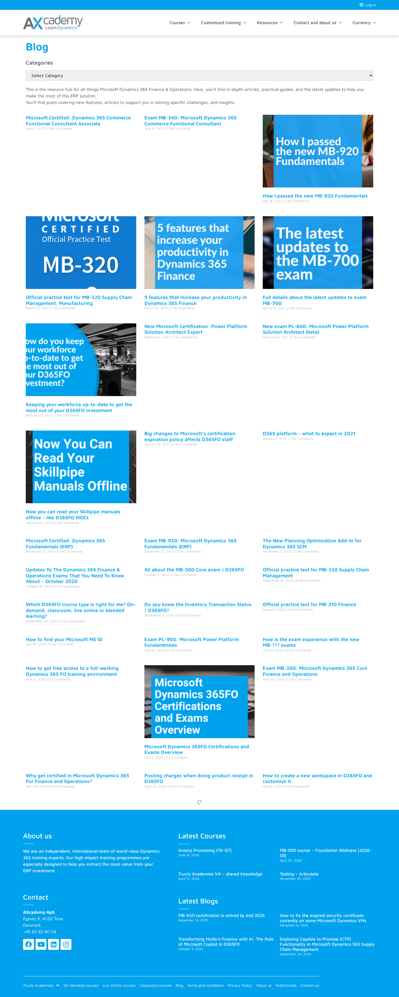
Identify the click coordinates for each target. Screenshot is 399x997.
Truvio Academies (38, 985)
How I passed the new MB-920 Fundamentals (315, 196)
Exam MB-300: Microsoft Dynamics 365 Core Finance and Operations (315, 671)
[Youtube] (41, 944)
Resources (267, 22)
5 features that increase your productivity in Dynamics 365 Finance (195, 300)
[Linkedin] (53, 944)
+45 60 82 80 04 (39, 931)
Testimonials (286, 985)
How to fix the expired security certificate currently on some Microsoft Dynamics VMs (323, 918)
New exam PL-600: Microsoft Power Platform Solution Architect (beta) (316, 329)
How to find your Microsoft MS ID (64, 639)
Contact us (309, 985)
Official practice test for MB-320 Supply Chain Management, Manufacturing (79, 300)
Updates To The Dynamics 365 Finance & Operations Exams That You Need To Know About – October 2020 (75, 575)
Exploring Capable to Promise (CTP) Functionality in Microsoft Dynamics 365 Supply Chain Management (327, 944)
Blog (179, 985)
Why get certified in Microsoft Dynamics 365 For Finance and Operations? (77, 778)
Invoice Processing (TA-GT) (205, 850)
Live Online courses (119, 985)
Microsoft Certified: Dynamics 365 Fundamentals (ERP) (65, 543)
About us (263, 985)
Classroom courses (156, 985)
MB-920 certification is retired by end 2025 (221, 915)
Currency (361, 22)
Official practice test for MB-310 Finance (309, 604)
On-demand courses (81, 985)
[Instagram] (66, 944)
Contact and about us (315, 22)
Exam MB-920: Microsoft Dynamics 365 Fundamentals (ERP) (190, 543)
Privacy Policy (240, 985)
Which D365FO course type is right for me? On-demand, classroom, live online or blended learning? (81, 610)
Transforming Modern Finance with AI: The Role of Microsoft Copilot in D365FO (226, 942)
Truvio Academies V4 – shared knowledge (220, 873)
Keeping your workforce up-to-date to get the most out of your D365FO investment (79, 407)
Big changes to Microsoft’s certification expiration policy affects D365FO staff (189, 436)
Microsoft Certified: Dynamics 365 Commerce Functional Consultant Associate (78, 120)
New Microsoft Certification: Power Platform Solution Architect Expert (195, 329)
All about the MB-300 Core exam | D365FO (194, 569)
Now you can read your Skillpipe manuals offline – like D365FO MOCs (73, 514)
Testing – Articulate (299, 873)
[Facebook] (28, 944)
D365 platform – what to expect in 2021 (309, 433)
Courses (177, 22)
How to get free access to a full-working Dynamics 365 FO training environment (72, 671)
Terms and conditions (205, 985)
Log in (369, 4)
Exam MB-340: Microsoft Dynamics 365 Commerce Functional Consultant (190, 120)
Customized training (221, 22)
